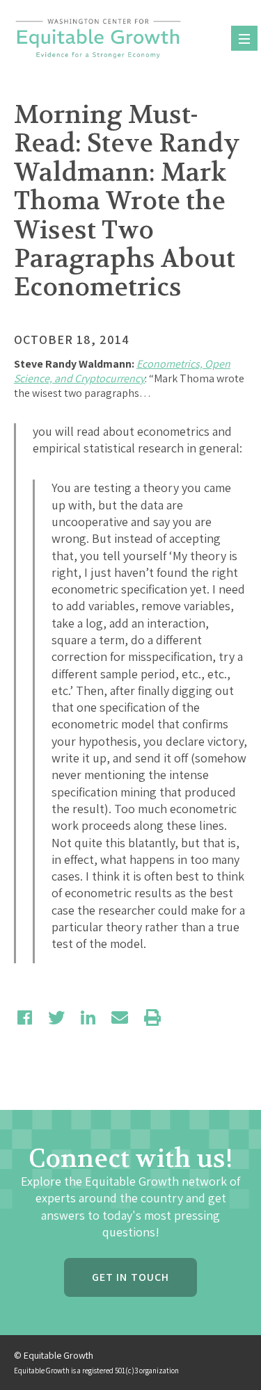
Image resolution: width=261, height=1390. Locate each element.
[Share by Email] (119, 1017)
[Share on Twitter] (56, 1017)
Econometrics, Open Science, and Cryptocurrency (122, 371)
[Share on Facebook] (24, 1017)
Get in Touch (130, 1277)
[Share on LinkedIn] (88, 1017)
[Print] (152, 1017)
